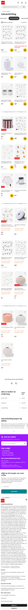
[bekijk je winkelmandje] (22, 2)
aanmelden (14, 491)
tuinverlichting (14, 18)
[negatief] (16, 383)
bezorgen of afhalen (7, 452)
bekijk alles (23, 393)
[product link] (7, 32)
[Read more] (14, 431)
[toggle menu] (25, 3)
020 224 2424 (5, 461)
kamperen (3, 403)
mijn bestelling (6, 450)
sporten (24, 403)
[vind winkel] (25, 443)
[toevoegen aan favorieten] (11, 27)
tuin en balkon (6, 11)
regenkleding (4, 408)
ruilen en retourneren (8, 455)
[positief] (12, 383)
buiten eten (4, 398)
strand (23, 398)
